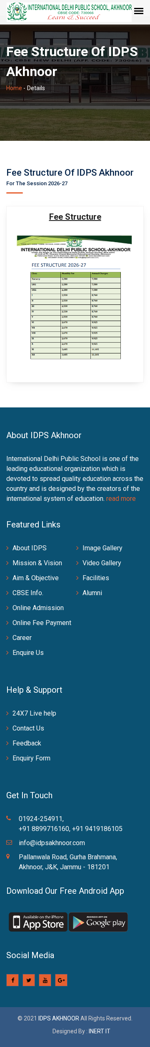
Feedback (26, 743)
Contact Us (28, 728)
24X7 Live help (34, 713)
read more (121, 499)
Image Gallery (102, 548)
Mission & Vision (37, 563)
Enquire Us (28, 653)
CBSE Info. (27, 593)
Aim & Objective (35, 578)
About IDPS (29, 548)
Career (22, 638)
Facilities (95, 578)
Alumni (92, 593)
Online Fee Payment (41, 623)
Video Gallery (101, 563)
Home (14, 88)
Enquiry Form (31, 758)
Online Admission (38, 608)
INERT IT (99, 1031)
